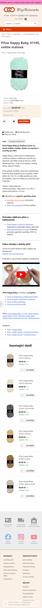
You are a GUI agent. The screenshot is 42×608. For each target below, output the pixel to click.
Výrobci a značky (28, 577)
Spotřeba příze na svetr (16, 200)
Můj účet (26, 587)
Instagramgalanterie (21, 542)
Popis (4, 141)
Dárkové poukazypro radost (8, 525)
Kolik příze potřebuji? (15, 205)
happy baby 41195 (10, 316)
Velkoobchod (7, 579)
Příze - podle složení (15, 332)
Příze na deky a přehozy (16, 302)
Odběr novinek (28, 597)
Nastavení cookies (29, 600)
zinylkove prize (33, 318)
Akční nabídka (27, 560)
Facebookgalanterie (8, 542)
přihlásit (21, 15)
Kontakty (26, 570)
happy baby (30, 316)
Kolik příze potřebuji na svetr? (18, 229)
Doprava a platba (9, 563)
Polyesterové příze (31, 332)
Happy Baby (17, 34)
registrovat (33, 15)
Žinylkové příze (30, 334)
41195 (24, 313)
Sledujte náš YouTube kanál (12, 254)
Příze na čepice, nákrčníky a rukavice (21, 299)
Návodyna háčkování (34, 542)
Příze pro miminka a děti (16, 304)
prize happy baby (14, 313)
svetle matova (33, 313)
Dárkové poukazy (28, 563)
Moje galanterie (8, 567)
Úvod (3, 34)
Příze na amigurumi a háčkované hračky (22, 297)
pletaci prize (7, 318)
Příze (9, 34)
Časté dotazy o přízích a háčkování (20, 224)
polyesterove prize (20, 318)
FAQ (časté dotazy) (29, 567)
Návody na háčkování (17, 141)
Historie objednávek (29, 590)
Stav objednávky (28, 593)
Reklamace (26, 573)
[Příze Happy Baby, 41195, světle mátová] (19, 90)
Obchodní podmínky (10, 570)
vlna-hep (21, 316)
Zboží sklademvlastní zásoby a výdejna (34, 525)
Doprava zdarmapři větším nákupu (21, 525)
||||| (2, 304)
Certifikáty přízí (8, 560)
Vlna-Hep (13, 98)
